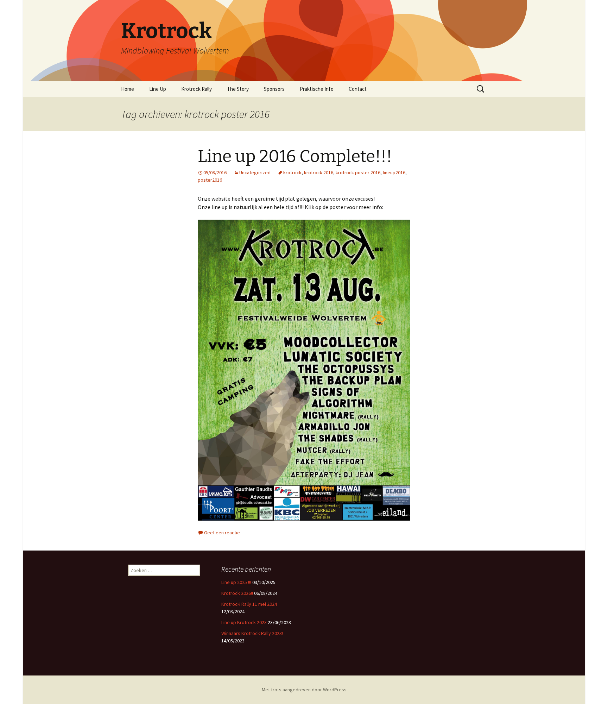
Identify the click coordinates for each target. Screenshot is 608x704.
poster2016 (210, 180)
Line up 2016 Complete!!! (295, 156)
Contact (358, 89)
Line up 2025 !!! (236, 582)
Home (127, 89)
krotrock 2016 (318, 172)
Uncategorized (255, 172)
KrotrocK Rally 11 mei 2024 (249, 604)
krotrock (292, 172)
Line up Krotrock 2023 (244, 622)
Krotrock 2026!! (237, 593)
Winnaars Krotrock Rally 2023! (252, 633)
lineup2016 (394, 172)
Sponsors (274, 89)
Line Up (157, 89)
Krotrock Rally (196, 89)
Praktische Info (317, 89)
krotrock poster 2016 (358, 172)
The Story (238, 89)
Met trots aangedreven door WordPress (304, 689)
